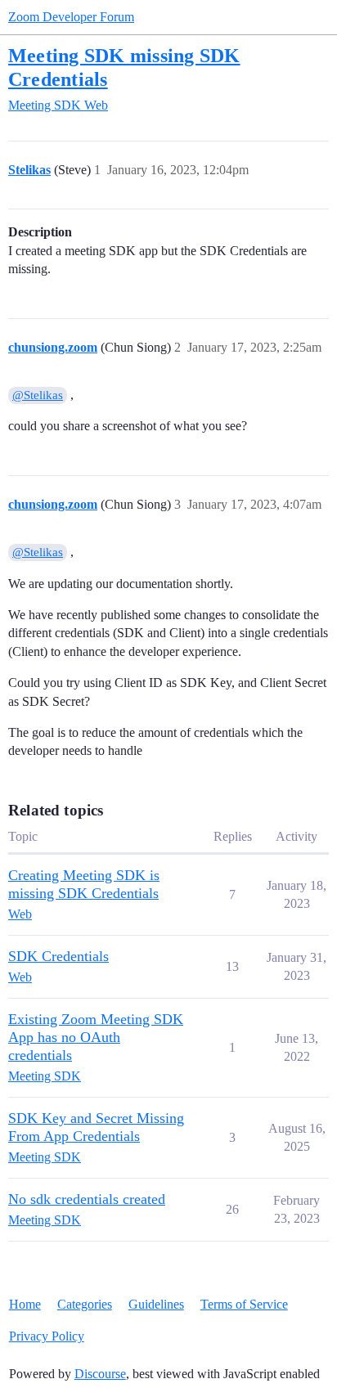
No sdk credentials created (86, 1199)
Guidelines (156, 1304)
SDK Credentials (58, 956)
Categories (84, 1304)
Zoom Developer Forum (71, 17)
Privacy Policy (46, 1336)
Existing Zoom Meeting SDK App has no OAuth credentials (95, 1037)
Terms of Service (244, 1304)
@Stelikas (37, 395)
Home (25, 1304)
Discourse (100, 1374)
